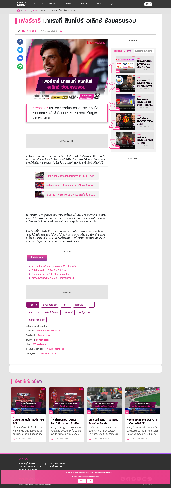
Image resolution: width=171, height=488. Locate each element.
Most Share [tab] (143, 51)
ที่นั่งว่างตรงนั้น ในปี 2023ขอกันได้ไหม (49, 270)
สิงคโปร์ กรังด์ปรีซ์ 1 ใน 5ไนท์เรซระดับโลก (50, 274)
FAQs (110, 4)
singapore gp (50, 305)
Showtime (84, 4)
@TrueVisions (42, 340)
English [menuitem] (146, 13)
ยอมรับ (82, 481)
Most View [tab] (122, 51)
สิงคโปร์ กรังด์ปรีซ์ (36, 320)
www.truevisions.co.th (48, 330)
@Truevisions (39, 344)
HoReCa (97, 4)
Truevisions (44, 335)
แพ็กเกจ (52, 4)
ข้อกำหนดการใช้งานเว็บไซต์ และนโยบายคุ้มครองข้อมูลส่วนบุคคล (85, 476)
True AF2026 (37, 4)
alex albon (33, 312)
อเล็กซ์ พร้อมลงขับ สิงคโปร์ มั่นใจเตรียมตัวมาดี (53, 278)
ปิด (90, 481)
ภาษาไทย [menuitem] (145, 9)
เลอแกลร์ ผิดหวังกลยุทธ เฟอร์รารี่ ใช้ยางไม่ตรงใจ (54, 266)
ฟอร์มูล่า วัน (84, 312)
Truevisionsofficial (54, 349)
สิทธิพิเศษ (68, 4)
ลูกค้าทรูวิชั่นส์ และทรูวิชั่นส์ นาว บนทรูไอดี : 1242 (41, 467)
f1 (92, 305)
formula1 (79, 305)
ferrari (66, 305)
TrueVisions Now (47, 353)
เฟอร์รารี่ (69, 312)
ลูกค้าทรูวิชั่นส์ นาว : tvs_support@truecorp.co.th (42, 463)
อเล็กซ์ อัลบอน (52, 312)
